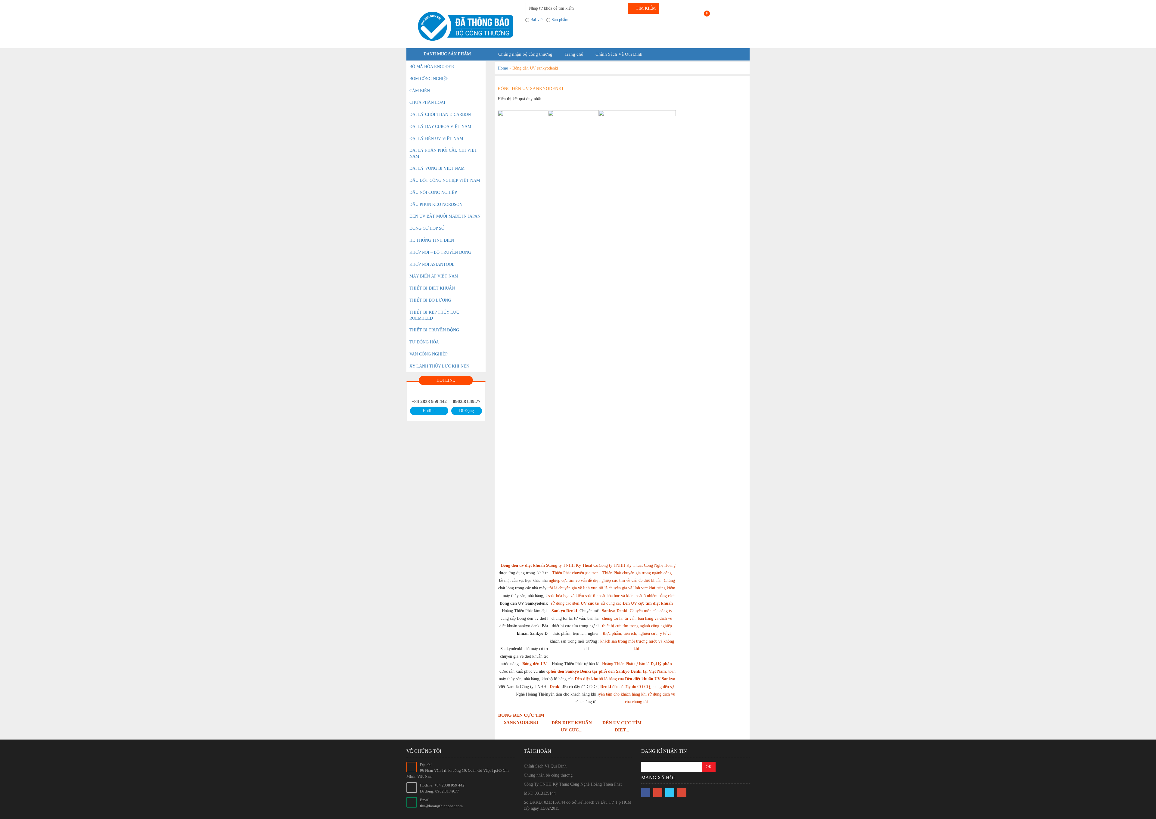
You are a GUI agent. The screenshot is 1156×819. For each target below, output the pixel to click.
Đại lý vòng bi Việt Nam (437, 168)
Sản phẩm (560, 19)
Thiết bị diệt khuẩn (432, 288)
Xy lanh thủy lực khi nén (439, 366)
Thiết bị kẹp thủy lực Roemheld (434, 315)
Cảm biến (419, 90)
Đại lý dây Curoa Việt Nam (440, 126)
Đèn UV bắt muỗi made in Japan (444, 216)
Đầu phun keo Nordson (435, 204)
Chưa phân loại (427, 102)
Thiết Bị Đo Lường (430, 300)
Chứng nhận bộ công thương (525, 54)
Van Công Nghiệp (428, 354)
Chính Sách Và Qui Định (618, 54)
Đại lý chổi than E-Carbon (440, 114)
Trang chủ (573, 54)
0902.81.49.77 (466, 401)
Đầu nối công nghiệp (433, 192)
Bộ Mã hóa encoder (431, 66)
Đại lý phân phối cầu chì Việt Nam (443, 153)
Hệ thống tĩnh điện (431, 240)
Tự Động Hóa (424, 342)
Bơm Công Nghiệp (429, 78)
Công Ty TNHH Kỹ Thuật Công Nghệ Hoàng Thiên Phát (573, 784)
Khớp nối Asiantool (432, 264)
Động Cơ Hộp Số (426, 228)
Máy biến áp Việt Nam (433, 276)
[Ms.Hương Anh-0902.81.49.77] (463, 26)
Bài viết (537, 19)
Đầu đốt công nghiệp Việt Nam (444, 180)
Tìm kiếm (645, 8)
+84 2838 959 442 (429, 401)
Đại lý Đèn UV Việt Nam (436, 138)
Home (503, 68)
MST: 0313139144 (540, 793)
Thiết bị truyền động (434, 330)
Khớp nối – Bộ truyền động (440, 252)
